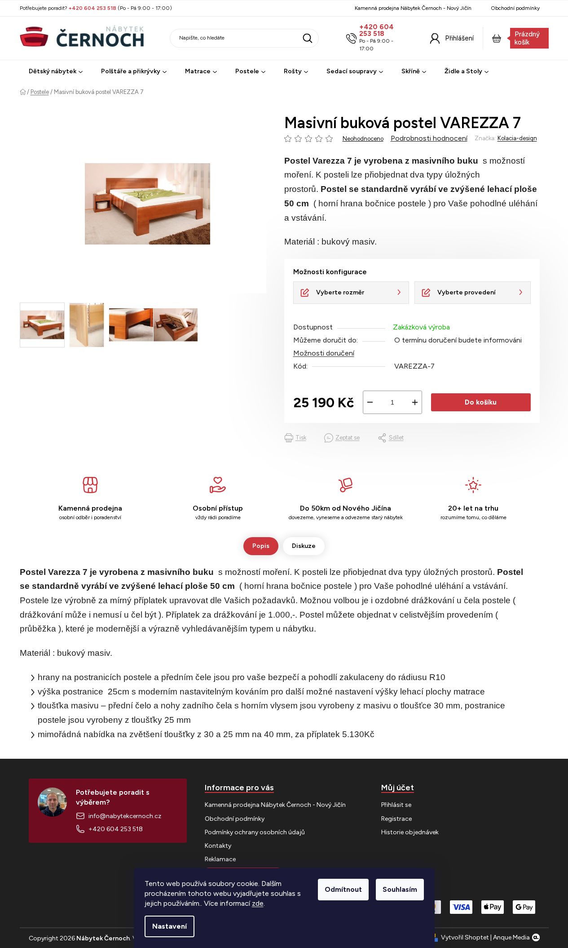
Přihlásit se (396, 805)
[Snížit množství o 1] (370, 402)
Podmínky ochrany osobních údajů (255, 832)
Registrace (396, 819)
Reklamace (220, 859)
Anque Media (511, 937)
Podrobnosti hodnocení (429, 138)
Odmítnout (343, 889)
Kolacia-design (517, 138)
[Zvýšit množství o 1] (415, 402)
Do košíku (481, 402)
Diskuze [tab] (304, 546)
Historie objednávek (410, 832)
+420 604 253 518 (376, 30)
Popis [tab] (260, 546)
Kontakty (218, 846)
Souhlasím (400, 889)
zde (258, 903)
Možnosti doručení (323, 353)
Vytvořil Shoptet (465, 937)
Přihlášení (459, 38)
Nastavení (169, 926)
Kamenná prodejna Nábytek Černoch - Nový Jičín (413, 8)
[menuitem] (56, 71)
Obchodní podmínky (515, 8)
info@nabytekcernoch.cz (124, 816)
